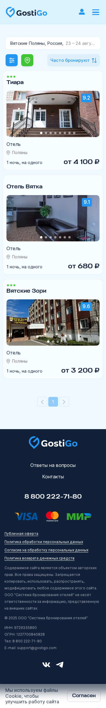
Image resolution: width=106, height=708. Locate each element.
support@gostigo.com (37, 648)
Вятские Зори (26, 291)
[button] (95, 12)
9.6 (86, 306)
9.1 (87, 202)
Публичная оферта (21, 533)
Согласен (84, 695)
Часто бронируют (70, 60)
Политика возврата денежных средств (39, 558)
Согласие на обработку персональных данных (46, 550)
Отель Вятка (24, 187)
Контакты (53, 477)
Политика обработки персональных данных (43, 542)
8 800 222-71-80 (53, 497)
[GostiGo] (26, 12)
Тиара (15, 82)
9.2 (86, 98)
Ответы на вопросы (53, 465)
